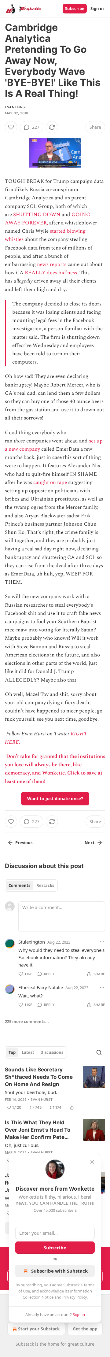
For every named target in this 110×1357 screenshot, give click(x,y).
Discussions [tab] (51, 1052)
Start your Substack (39, 1329)
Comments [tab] (19, 885)
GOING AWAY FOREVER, (47, 219)
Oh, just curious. (22, 1145)
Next (90, 842)
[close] (92, 1162)
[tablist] (31, 885)
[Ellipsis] (102, 942)
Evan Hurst (16, 107)
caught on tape (50, 482)
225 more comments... (27, 1021)
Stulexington (31, 942)
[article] (55, 1088)
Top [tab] (12, 1052)
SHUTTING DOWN (37, 215)
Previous (23, 842)
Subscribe (74, 8)
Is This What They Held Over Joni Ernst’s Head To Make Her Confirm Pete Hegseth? (37, 1130)
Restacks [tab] (45, 885)
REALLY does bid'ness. (51, 273)
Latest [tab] (28, 1052)
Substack (25, 1344)
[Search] (99, 1052)
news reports (51, 264)
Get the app (85, 1329)
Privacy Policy (74, 1297)
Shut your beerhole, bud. (31, 1092)
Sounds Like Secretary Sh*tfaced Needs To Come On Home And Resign (39, 1077)
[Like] (11, 127)
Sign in (97, 8)
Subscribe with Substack (59, 1271)
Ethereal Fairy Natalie (40, 987)
